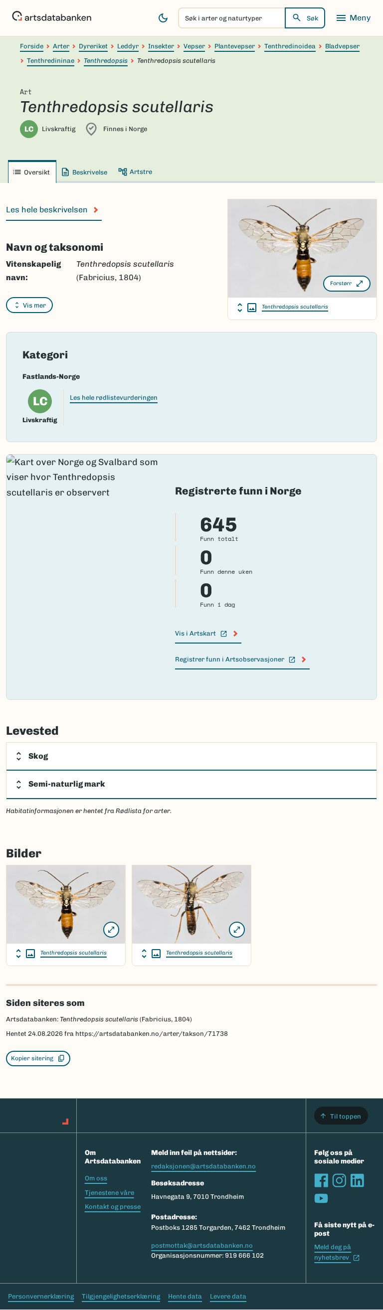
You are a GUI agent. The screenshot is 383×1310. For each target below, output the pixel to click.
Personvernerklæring (41, 1296)
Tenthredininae (50, 60)
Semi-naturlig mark (66, 784)
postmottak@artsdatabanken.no (202, 1245)
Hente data (185, 1296)
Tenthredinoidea (290, 46)
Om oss (96, 1178)
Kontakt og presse (113, 1206)
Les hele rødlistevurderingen (114, 397)
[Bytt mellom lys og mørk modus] (163, 18)
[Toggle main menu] (353, 18)
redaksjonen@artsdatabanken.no (203, 1166)
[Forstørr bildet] (111, 930)
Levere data (228, 1296)
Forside (31, 46)
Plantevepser (234, 46)
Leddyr (128, 46)
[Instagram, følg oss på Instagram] (339, 1180)
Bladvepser (342, 46)
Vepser (194, 46)
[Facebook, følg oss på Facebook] (321, 1180)
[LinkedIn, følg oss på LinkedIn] (357, 1180)
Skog (38, 756)
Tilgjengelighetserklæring (121, 1296)
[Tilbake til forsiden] (51, 18)
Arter (61, 46)
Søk (312, 18)
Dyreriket (93, 46)
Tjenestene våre (109, 1192)
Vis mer (34, 305)
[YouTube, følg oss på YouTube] (321, 1198)
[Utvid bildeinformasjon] (247, 308)
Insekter (161, 46)
